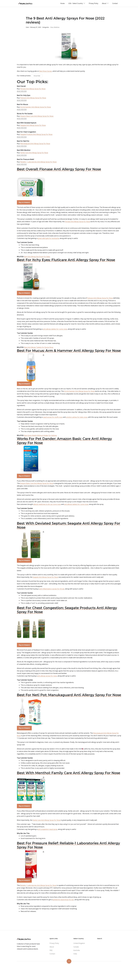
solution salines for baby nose (76, 417)
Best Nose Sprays (45, 71)
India (75, 954)
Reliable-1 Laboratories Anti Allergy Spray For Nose (38, 162)
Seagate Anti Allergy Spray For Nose (33, 125)
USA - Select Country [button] (75, 3)
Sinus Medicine (54, 27)
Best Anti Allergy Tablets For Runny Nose (38, 347)
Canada (76, 947)
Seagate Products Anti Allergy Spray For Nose (36, 134)
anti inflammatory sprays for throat (51, 589)
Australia (76, 950)
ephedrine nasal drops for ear (63, 900)
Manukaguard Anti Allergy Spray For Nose (35, 144)
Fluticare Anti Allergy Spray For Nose (33, 98)
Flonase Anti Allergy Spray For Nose (32, 89)
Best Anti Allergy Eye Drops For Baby (37, 257)
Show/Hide (37, 76)
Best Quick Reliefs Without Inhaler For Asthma (40, 435)
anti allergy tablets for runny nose (55, 329)
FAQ (51, 950)
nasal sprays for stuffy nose (53, 417)
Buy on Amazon (24, 202)
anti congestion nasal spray (47, 829)
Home (62, 3)
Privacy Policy (93, 3)
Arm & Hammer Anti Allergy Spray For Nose (35, 107)
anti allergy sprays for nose (47, 676)
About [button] (104, 3)
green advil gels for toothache (48, 238)
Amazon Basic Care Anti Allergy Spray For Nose (36, 116)
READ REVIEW (22, 91)
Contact (115, 3)
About (52, 947)
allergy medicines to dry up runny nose (47, 504)
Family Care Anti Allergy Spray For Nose (34, 153)
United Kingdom (79, 943)
